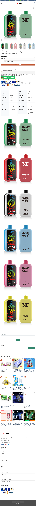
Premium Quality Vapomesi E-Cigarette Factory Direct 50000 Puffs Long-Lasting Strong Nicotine (18, 405)
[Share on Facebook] (23, 83)
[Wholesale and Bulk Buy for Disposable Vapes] (18, 3)
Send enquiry (18, 64)
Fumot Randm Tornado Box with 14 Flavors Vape (5, 370)
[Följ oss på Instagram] (3, 444)
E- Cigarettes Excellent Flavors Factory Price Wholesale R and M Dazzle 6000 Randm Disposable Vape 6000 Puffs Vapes (29, 370)
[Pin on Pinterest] (28, 83)
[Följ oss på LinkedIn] (8, 444)
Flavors (2, 61)
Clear (34, 57)
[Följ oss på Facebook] (1, 444)
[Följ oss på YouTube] (9, 444)
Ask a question (32, 347)
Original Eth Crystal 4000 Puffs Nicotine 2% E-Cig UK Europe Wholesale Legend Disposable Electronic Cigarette (28, 405)
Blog (16, 503)
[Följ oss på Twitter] (4, 444)
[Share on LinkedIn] (30, 83)
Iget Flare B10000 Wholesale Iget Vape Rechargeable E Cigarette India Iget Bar (6, 387)
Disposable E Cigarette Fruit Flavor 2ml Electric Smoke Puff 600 (29, 387)
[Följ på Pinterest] (6, 444)
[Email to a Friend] (26, 83)
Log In (18, 340)
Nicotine (2, 58)
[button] (1, 3)
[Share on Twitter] (25, 83)
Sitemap (19, 503)
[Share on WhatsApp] (22, 83)
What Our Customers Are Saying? (10, 79)
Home (2, 50)
